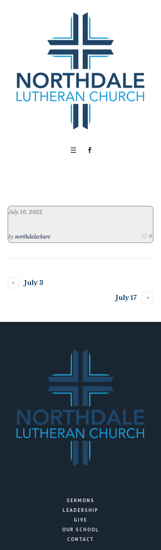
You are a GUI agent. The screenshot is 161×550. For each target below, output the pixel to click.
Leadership (80, 510)
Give (80, 520)
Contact (80, 539)
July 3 (33, 282)
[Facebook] (90, 150)
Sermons (80, 500)
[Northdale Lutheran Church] (80, 71)
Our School (80, 529)
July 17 (126, 297)
